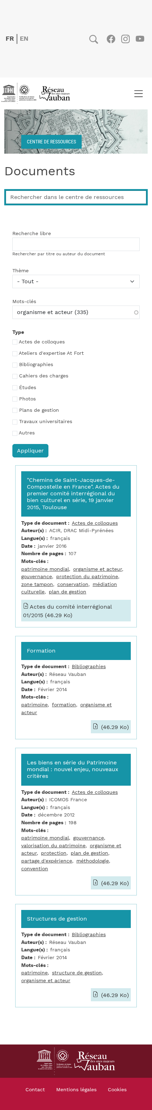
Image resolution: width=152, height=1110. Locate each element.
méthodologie (92, 861)
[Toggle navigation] (138, 93)
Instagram (125, 39)
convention (34, 868)
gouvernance (36, 576)
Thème (20, 270)
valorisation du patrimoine (53, 845)
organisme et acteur (97, 569)
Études (27, 387)
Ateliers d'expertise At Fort (51, 353)
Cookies (117, 1089)
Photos (27, 399)
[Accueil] (38, 93)
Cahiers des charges (43, 376)
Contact (35, 1089)
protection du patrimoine (87, 576)
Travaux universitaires (45, 421)
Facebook (110, 39)
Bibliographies (36, 364)
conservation (72, 584)
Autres (27, 433)
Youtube (139, 39)
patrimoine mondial (45, 569)
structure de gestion (77, 972)
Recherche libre (31, 233)
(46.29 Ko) (114, 727)
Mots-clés (24, 301)
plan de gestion (67, 591)
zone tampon (37, 584)
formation (64, 704)
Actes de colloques (42, 342)
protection (53, 853)
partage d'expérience (46, 861)
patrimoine (34, 704)
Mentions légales (76, 1089)
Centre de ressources (51, 141)
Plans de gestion (39, 410)
